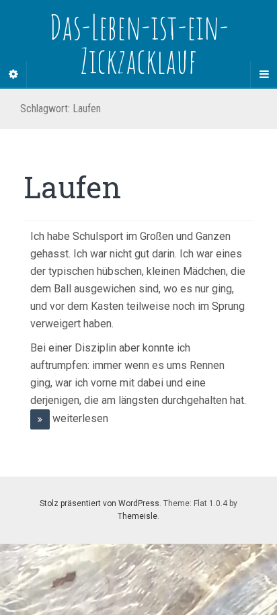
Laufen (72, 186)
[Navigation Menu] (263, 74)
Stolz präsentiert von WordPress (99, 503)
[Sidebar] (13, 74)
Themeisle (137, 516)
